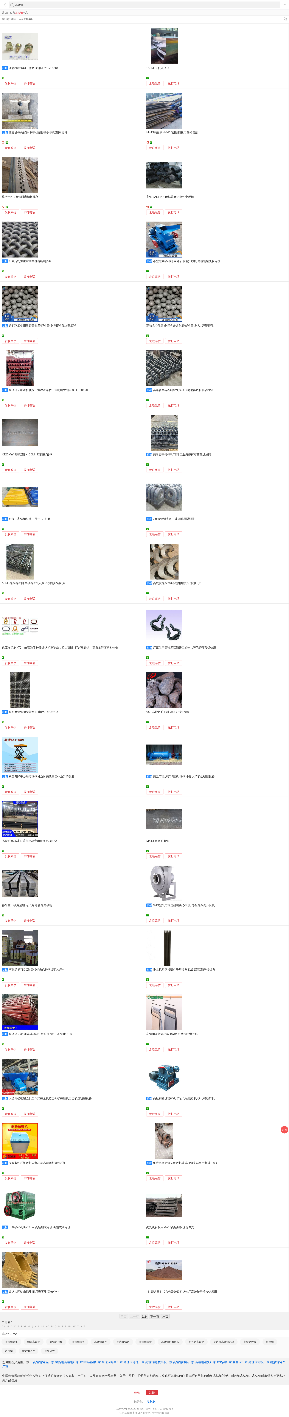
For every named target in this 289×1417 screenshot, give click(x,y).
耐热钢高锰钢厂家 (67, 1362)
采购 (284, 1129)
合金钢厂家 (240, 1362)
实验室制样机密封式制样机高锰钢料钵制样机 (37, 1163)
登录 (137, 1392)
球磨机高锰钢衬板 (224, 1341)
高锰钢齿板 (250, 1341)
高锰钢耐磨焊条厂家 (158, 1362)
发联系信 (10, 83)
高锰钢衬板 (56, 1341)
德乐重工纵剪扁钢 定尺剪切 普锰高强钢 (27, 905)
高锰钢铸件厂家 (133, 1362)
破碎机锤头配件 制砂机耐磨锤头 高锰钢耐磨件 (38, 132)
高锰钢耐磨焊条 (170, 1341)
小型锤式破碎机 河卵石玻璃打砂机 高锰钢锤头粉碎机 (186, 261)
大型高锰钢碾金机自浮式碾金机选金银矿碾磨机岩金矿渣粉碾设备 (50, 1098)
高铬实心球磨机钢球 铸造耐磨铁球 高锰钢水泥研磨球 (180, 325)
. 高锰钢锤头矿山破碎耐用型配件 (174, 519)
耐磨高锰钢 (123, 1341)
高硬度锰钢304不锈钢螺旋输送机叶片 (177, 583)
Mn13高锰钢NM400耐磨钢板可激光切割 (172, 132)
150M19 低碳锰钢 (157, 68)
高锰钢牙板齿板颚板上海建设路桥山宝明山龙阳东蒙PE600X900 (49, 390)
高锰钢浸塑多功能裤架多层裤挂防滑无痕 (172, 1034)
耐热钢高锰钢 (196, 1341)
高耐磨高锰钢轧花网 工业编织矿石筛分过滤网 (182, 454)
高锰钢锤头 (78, 1341)
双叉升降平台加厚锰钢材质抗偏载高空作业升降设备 (42, 776)
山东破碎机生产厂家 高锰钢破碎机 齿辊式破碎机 (39, 1227)
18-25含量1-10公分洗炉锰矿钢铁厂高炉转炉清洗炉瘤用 (181, 1291)
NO (47, 1326)
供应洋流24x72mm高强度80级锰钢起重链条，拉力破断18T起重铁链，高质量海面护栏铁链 (60, 647)
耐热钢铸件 (28, 1351)
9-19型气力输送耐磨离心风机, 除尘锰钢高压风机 (184, 905)
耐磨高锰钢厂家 (90, 1362)
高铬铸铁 (50, 1351)
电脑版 (150, 1401)
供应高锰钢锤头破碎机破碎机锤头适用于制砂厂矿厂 (186, 1163)
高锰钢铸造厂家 (43, 1362)
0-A (4, 1326)
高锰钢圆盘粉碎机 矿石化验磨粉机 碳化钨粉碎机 (184, 1098)
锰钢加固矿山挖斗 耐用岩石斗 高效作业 (34, 1291)
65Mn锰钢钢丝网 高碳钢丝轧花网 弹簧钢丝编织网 (33, 583)
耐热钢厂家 (224, 1362)
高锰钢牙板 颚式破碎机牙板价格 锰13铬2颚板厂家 (40, 1034)
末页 (165, 1316)
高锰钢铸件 (100, 1341)
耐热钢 (270, 1341)
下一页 (154, 1316)
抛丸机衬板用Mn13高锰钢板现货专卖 (170, 1227)
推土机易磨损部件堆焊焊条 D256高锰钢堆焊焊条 (184, 969)
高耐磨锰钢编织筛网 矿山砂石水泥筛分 (33, 712)
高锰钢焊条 (11, 1341)
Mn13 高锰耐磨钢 (157, 841)
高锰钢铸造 (145, 1341)
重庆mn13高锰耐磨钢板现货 (20, 197)
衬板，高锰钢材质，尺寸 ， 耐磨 (29, 519)
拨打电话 (29, 83)
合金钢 (9, 1351)
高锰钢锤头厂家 (205, 1362)
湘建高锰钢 (33, 1341)
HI (29, 1326)
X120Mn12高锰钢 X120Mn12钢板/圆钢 (27, 454)
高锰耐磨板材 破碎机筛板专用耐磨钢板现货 (29, 841)
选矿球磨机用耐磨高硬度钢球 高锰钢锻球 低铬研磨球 (42, 325)
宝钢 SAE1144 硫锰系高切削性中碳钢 (170, 197)
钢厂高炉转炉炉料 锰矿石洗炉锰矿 (168, 712)
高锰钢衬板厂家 (183, 1362)
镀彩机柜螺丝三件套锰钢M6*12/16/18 (33, 68)
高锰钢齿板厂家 (258, 1362)
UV (69, 1326)
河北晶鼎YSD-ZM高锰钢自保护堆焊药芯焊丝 (37, 969)
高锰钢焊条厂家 (112, 1362)
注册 (152, 1392)
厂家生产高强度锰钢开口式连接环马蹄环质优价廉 (184, 647)
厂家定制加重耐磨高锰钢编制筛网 (30, 261)
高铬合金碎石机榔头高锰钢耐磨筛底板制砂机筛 (183, 390)
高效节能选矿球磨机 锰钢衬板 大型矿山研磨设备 (184, 776)
